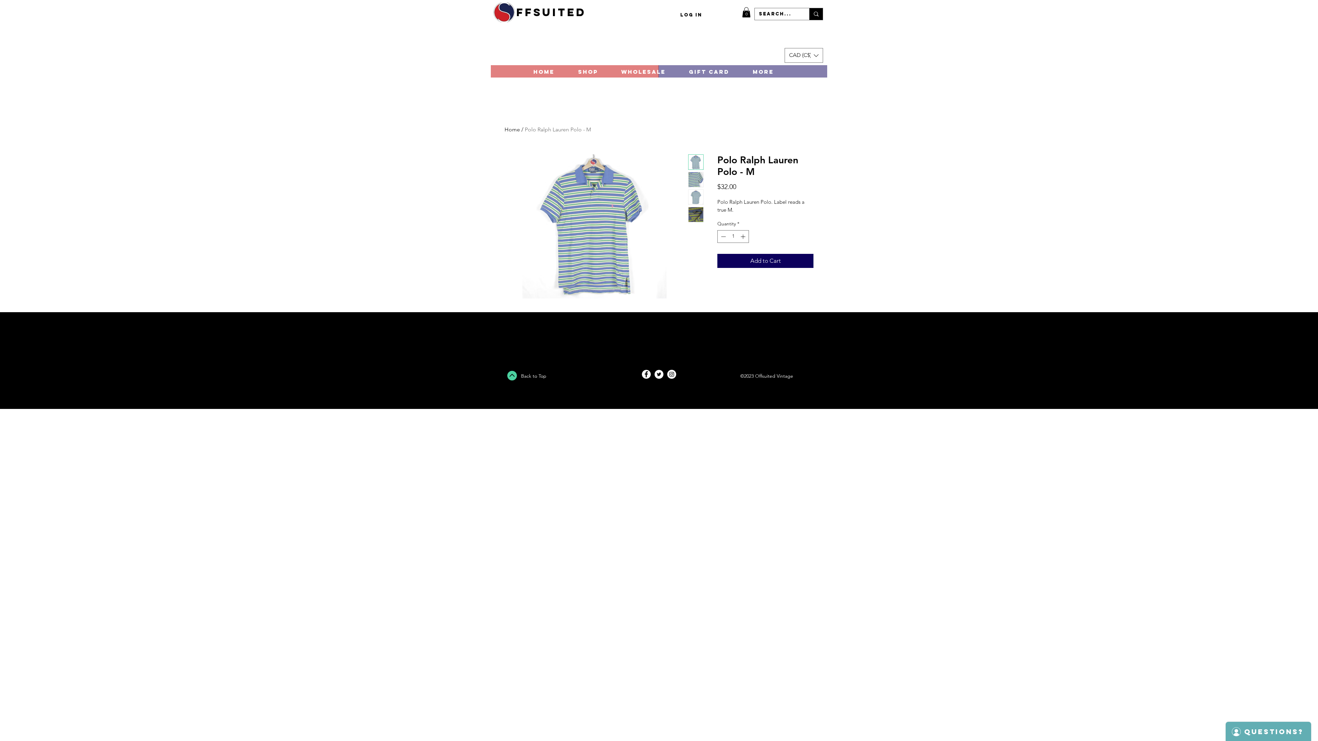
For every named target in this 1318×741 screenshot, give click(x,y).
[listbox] (804, 55)
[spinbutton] (733, 237)
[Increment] (743, 237)
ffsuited (551, 12)
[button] (746, 12)
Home (512, 129)
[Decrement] (722, 237)
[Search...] (816, 14)
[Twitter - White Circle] (659, 374)
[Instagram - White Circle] (671, 374)
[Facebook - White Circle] (646, 374)
